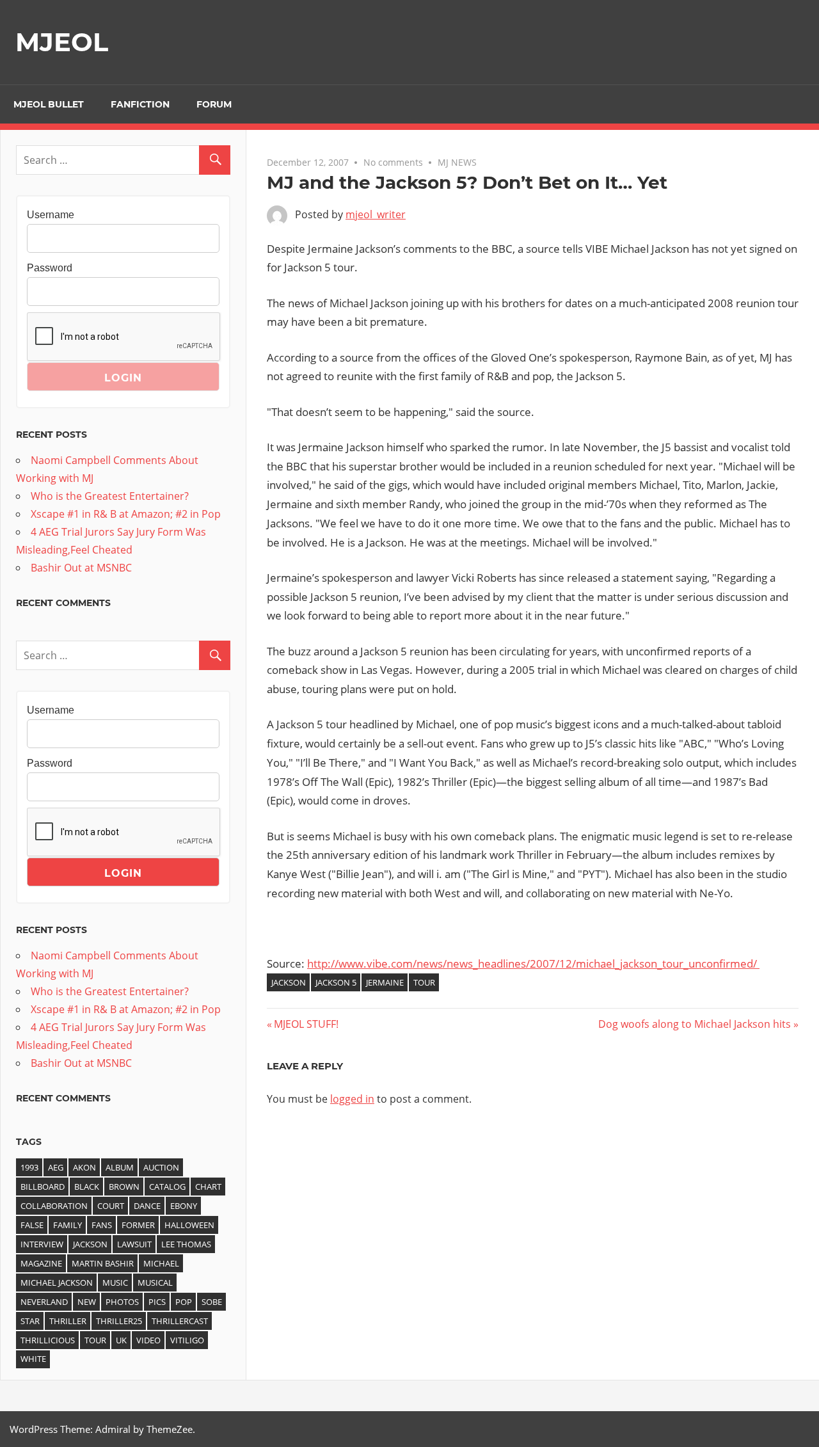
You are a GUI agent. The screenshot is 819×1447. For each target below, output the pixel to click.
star (30, 1321)
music (115, 1282)
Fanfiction (140, 104)
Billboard (42, 1186)
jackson (288, 982)
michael (161, 1263)
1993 (29, 1167)
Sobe (212, 1301)
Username (50, 214)
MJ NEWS (457, 162)
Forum (214, 104)
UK (121, 1340)
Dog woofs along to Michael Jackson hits (694, 1024)
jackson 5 (335, 982)
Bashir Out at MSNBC (81, 568)
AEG (55, 1167)
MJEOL (61, 42)
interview (41, 1244)
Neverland (44, 1301)
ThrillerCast (180, 1321)
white (33, 1358)
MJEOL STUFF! (305, 1024)
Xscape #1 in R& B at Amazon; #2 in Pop (126, 514)
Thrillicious (47, 1340)
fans (101, 1225)
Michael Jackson (56, 1282)
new (86, 1301)
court (110, 1205)
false (32, 1225)
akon (84, 1167)
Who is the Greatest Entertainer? (110, 496)
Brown (124, 1186)
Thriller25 (119, 1321)
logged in (352, 1099)
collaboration (54, 1205)
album (120, 1167)
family (67, 1225)
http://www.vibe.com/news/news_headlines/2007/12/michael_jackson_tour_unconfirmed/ (533, 963)
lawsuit (134, 1244)
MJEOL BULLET (48, 104)
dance (147, 1205)
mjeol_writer (376, 214)
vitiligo (187, 1340)
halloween (189, 1225)
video (148, 1340)
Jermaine (385, 982)
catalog (167, 1186)
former (138, 1225)
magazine (41, 1263)
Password (49, 267)
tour (424, 982)
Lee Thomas (186, 1244)
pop (183, 1301)
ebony (183, 1205)
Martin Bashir (103, 1263)
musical (155, 1282)
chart (208, 1186)
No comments (393, 162)
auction (161, 1167)
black (86, 1186)
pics (157, 1301)
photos (122, 1301)
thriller (67, 1321)
